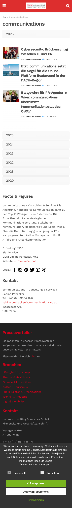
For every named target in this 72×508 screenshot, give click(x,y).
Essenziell (19, 473)
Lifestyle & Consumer (16, 372)
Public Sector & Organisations (22, 391)
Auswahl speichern (36, 491)
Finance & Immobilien (17, 382)
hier (33, 356)
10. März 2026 (50, 116)
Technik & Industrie (15, 396)
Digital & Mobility (13, 401)
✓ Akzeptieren (35, 483)
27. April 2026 (50, 59)
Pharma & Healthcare (16, 377)
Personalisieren (35, 499)
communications (25, 261)
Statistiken (52, 473)
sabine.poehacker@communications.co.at (30, 302)
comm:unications (19, 17)
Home (5, 17)
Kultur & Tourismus (15, 387)
